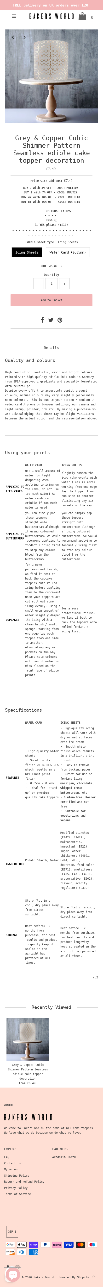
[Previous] (12, 37)
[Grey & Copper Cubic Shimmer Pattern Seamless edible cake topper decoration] (27, 1039)
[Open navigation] (13, 16)
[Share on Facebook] (43, 321)
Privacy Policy (16, 1188)
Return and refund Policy (24, 1181)
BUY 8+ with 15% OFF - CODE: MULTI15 (50, 202)
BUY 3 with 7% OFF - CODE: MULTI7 (50, 192)
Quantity (51, 274)
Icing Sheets (26, 252)
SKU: (44, 266)
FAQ (6, 1157)
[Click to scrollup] (93, 1277)
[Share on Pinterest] (59, 321)
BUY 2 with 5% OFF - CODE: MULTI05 (50, 188)
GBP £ (12, 1231)
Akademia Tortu (64, 1157)
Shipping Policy (16, 1175)
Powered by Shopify (74, 1277)
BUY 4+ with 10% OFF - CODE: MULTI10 (50, 197)
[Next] (24, 37)
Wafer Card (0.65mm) (68, 252)
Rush (49, 220)
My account (12, 1169)
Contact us (12, 1163)
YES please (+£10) (54, 224)
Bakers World (44, 1277)
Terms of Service (17, 1194)
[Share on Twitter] (51, 321)
